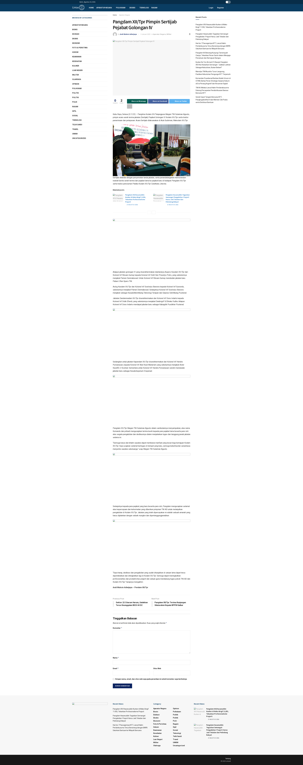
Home (91, 8)
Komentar (117, 628)
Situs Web (157, 668)
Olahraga (76, 79)
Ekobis (132, 8)
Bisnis (75, 29)
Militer (169, 34)
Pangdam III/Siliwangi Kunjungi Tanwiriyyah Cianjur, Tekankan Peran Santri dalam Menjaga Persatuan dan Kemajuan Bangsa (213, 55)
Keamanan (76, 57)
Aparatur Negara (104, 8)
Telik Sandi (77, 125)
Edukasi (75, 34)
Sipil (74, 111)
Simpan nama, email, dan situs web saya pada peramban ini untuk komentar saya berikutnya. (151, 679)
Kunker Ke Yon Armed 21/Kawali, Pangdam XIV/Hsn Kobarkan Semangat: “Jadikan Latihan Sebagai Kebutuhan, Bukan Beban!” (213, 64)
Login (210, 8)
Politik (75, 93)
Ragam (154, 8)
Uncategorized (79, 138)
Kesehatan (77, 61)
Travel (75, 129)
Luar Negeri (77, 70)
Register (220, 8)
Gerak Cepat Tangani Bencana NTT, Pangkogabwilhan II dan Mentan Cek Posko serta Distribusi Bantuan (212, 99)
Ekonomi (76, 43)
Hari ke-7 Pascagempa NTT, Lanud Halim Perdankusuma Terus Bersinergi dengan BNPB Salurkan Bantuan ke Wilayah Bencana (213, 46)
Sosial (75, 116)
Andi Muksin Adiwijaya (128, 34)
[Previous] (149, 212)
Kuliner (75, 66)
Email (116, 668)
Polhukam (120, 8)
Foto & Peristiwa (79, 48)
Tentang (228, 758)
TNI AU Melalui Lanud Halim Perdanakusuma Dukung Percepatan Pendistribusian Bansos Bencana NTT (212, 90)
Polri (74, 102)
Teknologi (144, 8)
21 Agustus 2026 (132, 205)
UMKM (75, 134)
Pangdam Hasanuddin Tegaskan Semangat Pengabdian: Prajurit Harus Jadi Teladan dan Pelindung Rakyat (178, 198)
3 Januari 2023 (145, 34)
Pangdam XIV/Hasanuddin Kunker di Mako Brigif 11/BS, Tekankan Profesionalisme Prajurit (135, 198)
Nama (116, 658)
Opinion (75, 84)
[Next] (153, 212)
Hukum (75, 52)
